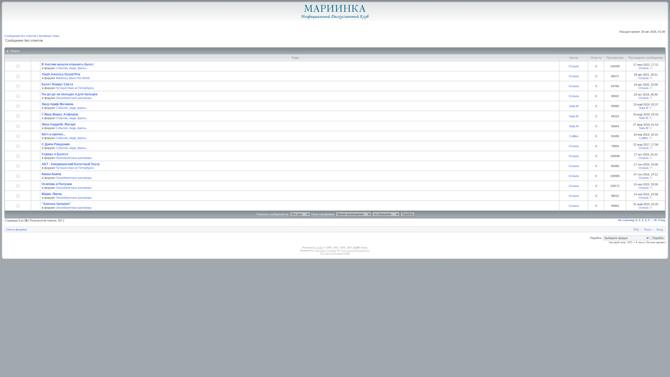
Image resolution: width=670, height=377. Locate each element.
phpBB (319, 247)
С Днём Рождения (56, 144)
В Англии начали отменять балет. (68, 64)
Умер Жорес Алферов (61, 114)
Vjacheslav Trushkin (325, 250)
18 (655, 220)
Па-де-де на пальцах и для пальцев (69, 94)
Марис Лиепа (52, 194)
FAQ (636, 229)
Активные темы (49, 35)
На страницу (626, 220)
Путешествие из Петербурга (75, 88)
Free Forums (348, 250)
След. (662, 220)
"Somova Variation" (56, 204)
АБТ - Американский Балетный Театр (70, 164)
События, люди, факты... (72, 68)
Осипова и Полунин (57, 184)
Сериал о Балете (55, 154)
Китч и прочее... (53, 134)
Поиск (647, 229)
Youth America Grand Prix (61, 74)
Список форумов (16, 229)
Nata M (573, 106)
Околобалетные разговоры (74, 97)
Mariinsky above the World (73, 78)
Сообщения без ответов (20, 35)
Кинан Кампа (51, 174)
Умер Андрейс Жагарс (59, 124)
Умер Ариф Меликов (57, 104)
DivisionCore (363, 250)
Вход (660, 229)
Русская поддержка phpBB (335, 253)
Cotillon (573, 136)
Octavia (574, 66)
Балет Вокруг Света (57, 84)
